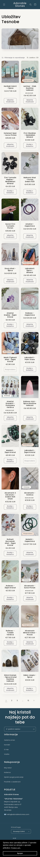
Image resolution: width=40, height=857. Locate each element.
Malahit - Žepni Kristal (10, 451)
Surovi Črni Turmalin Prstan (10, 226)
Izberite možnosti (10, 101)
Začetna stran (9, 740)
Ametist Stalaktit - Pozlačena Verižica (10, 404)
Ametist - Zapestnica (30, 225)
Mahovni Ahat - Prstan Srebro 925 (30, 180)
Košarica (7, 772)
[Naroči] (33, 729)
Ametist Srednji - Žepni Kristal (10, 315)
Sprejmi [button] (20, 853)
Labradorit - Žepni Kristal (29, 451)
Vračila (6, 754)
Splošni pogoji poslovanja (13, 777)
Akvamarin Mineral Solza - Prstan (29, 633)
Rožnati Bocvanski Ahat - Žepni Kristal (10, 542)
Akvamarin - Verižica (29, 494)
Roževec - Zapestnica (30, 314)
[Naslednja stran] (34, 700)
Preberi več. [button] (16, 848)
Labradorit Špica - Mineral (29, 270)
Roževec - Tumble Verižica (10, 633)
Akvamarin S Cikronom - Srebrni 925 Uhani (10, 496)
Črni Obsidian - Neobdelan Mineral (30, 135)
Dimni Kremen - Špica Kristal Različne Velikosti (10, 678)
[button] (4, 4)
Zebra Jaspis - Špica (29, 676)
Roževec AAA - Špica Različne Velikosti (29, 403)
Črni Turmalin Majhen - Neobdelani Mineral (10, 181)
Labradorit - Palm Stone (29, 358)
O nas (6, 749)
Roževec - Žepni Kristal (10, 587)
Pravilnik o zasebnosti (12, 782)
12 (28, 700)
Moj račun (8, 768)
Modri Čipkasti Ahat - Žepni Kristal (10, 359)
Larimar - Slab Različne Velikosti (29, 88)
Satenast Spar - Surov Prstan (10, 134)
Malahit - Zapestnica (30, 540)
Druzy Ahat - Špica (10, 269)
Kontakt (7, 745)
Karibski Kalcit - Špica (10, 87)
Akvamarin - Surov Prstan (29, 587)
